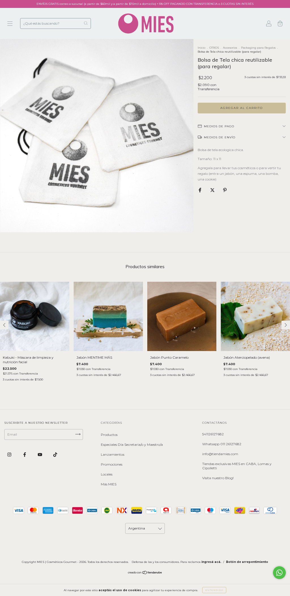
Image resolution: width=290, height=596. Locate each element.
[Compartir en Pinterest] (225, 190)
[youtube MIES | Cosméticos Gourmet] (40, 454)
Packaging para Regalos (258, 48)
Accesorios (230, 48)
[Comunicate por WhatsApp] (279, 572)
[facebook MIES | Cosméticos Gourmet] (25, 454)
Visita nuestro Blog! (218, 478)
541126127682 (213, 434)
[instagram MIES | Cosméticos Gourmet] (9, 454)
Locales (106, 474)
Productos (109, 435)
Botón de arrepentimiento (247, 562)
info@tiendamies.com (220, 454)
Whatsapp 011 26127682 (221, 444)
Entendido (214, 590)
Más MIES (108, 484)
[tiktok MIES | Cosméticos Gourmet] (55, 454)
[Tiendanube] (145, 573)
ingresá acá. (211, 562)
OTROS (214, 48)
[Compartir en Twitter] (213, 190)
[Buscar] (85, 23)
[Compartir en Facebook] (200, 190)
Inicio (201, 48)
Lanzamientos (112, 454)
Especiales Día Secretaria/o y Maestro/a (132, 444)
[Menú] (10, 24)
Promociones (111, 464)
